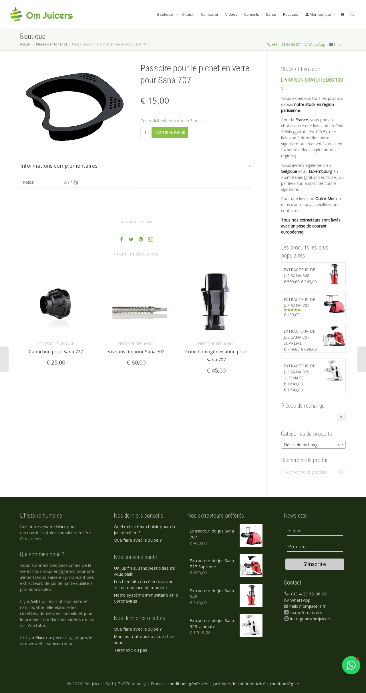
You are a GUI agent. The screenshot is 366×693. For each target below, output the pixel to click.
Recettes (290, 14)
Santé (271, 14)
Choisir (188, 14)
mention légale (284, 683)
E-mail (338, 44)
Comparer (209, 14)
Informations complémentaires (59, 165)
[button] (351, 665)
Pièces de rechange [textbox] (312, 445)
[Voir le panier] (342, 14)
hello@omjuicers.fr (307, 606)
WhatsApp (317, 44)
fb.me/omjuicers (306, 612)
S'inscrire (314, 564)
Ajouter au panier (170, 132)
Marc (40, 637)
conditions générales (188, 683)
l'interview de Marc (47, 526)
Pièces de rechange (51, 44)
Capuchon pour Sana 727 (56, 352)
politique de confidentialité (239, 683)
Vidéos (231, 14)
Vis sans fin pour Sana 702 (136, 352)
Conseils (251, 14)
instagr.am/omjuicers (311, 618)
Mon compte (320, 14)
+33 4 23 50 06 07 (286, 44)
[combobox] (313, 445)
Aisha (35, 601)
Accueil (25, 44)
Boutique (165, 14)
